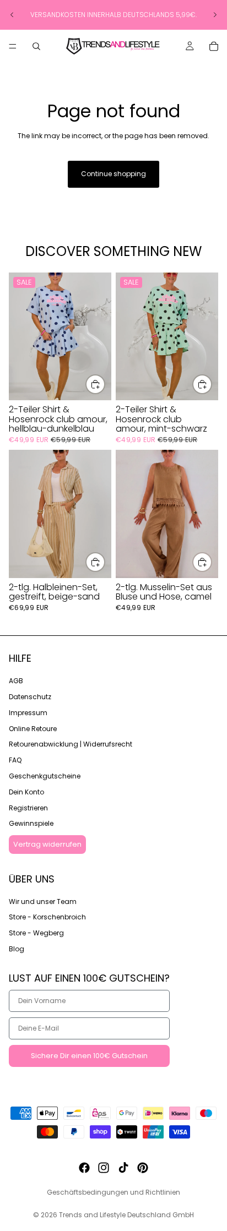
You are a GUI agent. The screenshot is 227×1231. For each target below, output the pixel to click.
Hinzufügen (104, 384)
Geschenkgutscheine (44, 776)
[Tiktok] (123, 1167)
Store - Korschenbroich (47, 917)
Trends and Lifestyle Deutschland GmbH (126, 1214)
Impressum (28, 712)
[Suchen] (36, 46)
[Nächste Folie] (215, 15)
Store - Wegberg (36, 933)
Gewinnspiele (31, 823)
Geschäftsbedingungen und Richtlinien (113, 1192)
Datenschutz (30, 696)
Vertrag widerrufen (47, 844)
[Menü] (12, 46)
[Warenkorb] (214, 46)
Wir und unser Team (43, 901)
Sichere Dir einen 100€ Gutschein (89, 1055)
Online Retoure (33, 728)
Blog (16, 949)
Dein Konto (26, 791)
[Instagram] (103, 1167)
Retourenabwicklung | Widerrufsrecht (70, 744)
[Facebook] (84, 1167)
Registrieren (28, 807)
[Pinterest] (142, 1167)
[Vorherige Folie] (12, 15)
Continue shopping (113, 173)
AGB (16, 680)
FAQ (15, 760)
